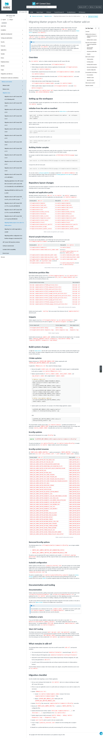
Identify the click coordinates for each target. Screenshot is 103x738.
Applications (3, 50)
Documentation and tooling (91, 72)
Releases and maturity (7, 81)
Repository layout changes (91, 42)
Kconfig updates (90, 61)
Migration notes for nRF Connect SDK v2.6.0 (13, 156)
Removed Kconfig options (92, 67)
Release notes (6, 89)
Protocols (3, 46)
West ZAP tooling (90, 80)
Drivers (2, 58)
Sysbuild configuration (91, 69)
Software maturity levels (8, 245)
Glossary (3, 257)
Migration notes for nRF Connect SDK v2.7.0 (13, 150)
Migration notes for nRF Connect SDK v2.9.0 (13, 137)
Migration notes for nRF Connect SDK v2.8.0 (13, 143)
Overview (87, 31)
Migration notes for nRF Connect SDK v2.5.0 (13, 163)
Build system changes (90, 56)
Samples (3, 54)
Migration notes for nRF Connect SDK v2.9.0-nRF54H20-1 (13, 176)
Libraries (3, 66)
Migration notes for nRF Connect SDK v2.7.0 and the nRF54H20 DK (13, 217)
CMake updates (90, 59)
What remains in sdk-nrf (90, 82)
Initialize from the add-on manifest (92, 37)
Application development (6, 34)
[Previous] (84, 17)
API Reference (82, 12)
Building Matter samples (92, 39)
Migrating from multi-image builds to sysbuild (13, 230)
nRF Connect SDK (23, 12)
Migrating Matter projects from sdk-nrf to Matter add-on (14, 224)
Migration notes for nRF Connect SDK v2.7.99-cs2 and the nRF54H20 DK (13, 205)
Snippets (88, 54)
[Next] (86, 17)
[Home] (30, 16)
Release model (6, 85)
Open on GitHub (93, 16)
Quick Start (3, 26)
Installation (3, 30)
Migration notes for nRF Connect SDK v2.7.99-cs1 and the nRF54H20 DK (13, 211)
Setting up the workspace (91, 34)
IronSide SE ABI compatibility (9, 249)
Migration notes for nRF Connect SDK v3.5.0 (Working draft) (13, 98)
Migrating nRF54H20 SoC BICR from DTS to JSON (14, 192)
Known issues (6, 253)
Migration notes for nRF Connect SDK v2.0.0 (13, 169)
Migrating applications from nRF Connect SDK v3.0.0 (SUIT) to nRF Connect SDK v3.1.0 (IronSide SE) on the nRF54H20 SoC (14, 183)
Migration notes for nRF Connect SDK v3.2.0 (13, 117)
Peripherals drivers (5, 62)
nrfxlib (31, 12)
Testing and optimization (6, 38)
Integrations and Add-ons (7, 73)
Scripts (2, 69)
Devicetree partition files (92, 51)
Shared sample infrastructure (90, 48)
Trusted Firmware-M (59, 12)
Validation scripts (90, 77)
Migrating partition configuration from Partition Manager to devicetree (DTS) (13, 237)
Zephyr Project (39, 12)
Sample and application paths (91, 45)
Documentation (90, 75)
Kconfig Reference (71, 12)
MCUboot (48, 12)
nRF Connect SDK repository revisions (11, 242)
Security (2, 42)
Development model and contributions (9, 77)
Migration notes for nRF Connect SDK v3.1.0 (13, 124)
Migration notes (6, 92)
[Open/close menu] (23, 30)
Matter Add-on (63, 111)
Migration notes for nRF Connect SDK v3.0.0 (13, 130)
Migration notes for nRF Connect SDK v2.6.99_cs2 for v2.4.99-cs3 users (13, 198)
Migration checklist (89, 85)
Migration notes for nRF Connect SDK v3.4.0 (13, 104)
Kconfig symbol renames (92, 64)
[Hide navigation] (25, 20)
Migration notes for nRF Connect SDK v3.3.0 (13, 111)
